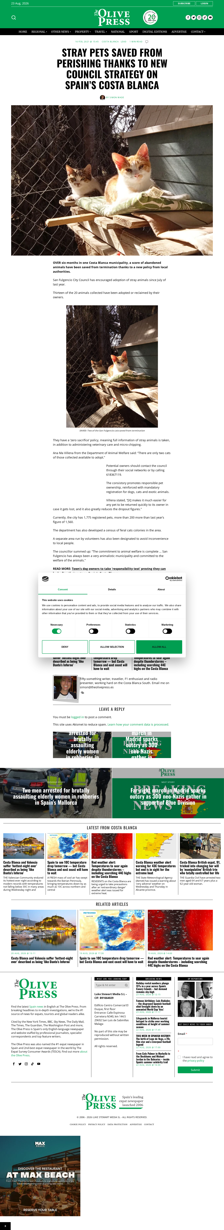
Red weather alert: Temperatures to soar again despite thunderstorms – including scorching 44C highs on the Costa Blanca (152, 661)
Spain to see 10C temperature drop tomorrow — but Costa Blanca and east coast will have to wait (110, 661)
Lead (124, 41)
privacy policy (195, 1060)
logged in (77, 717)
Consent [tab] (63, 589)
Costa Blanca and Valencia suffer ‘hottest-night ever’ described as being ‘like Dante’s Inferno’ (70, 659)
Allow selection (112, 646)
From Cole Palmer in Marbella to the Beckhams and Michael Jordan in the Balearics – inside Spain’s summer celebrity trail (153, 1058)
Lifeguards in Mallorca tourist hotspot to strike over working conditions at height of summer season (153, 1022)
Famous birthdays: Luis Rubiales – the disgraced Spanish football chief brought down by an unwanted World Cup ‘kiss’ (153, 1005)
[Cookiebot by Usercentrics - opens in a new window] (167, 578)
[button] (126, 985)
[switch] (93, 631)
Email (182, 1033)
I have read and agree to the (198, 1059)
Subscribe (184, 3)
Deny (64, 646)
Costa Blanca (110, 41)
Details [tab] (112, 589)
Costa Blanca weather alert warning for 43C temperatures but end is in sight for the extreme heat (156, 867)
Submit (195, 1070)
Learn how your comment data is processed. (138, 724)
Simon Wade (117, 97)
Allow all (159, 646)
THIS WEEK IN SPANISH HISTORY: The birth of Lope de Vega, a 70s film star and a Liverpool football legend (153, 1040)
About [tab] (161, 589)
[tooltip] (188, 17)
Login (204, 3)
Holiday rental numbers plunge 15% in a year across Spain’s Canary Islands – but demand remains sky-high (152, 987)
